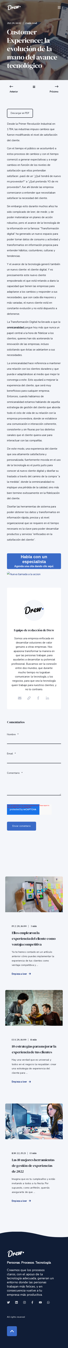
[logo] (15, 1253)
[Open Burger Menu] (59, 7)
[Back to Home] (14, 7)
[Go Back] (34, 89)
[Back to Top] (12, 1331)
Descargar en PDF (20, 113)
